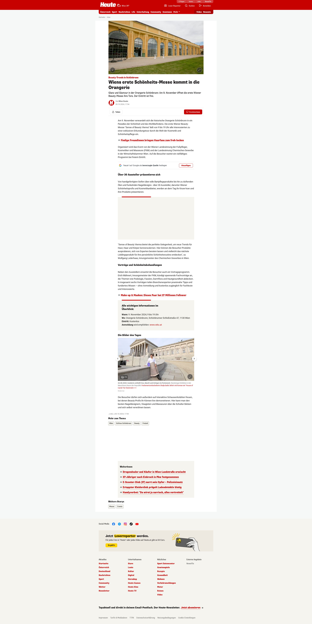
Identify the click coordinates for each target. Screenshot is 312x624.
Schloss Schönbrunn (123, 423)
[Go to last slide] (118, 358)
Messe (111, 506)
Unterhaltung (143, 12)
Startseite (102, 17)
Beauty (136, 423)
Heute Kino (133, 587)
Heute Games (134, 583)
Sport (114, 12)
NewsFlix (190, 563)
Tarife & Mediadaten (118, 617)
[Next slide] (194, 358)
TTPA (132, 617)
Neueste (207, 12)
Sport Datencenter (166, 563)
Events (119, 506)
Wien (108, 17)
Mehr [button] (175, 12)
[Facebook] (113, 524)
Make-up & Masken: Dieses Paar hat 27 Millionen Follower (153, 295)
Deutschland (104, 571)
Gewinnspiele (163, 567)
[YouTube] (137, 524)
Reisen (160, 591)
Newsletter (104, 591)
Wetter (102, 587)
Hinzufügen (186, 165)
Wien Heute (123, 101)
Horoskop (132, 579)
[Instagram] (125, 524)
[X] (119, 524)
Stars (130, 563)
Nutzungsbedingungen (166, 617)
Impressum (103, 617)
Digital (131, 575)
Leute (130, 567)
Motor (160, 587)
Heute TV (132, 591)
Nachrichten (104, 575)
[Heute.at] (108, 4)
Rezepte (161, 571)
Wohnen (161, 579)
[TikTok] (131, 524)
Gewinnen (167, 12)
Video (199, 12)
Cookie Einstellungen (186, 617)
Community (156, 12)
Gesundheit (162, 575)
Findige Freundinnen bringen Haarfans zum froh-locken (152, 140)
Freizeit (145, 423)
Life (133, 12)
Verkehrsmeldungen (166, 583)
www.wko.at (156, 324)
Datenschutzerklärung (145, 617)
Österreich (105, 12)
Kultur (131, 571)
